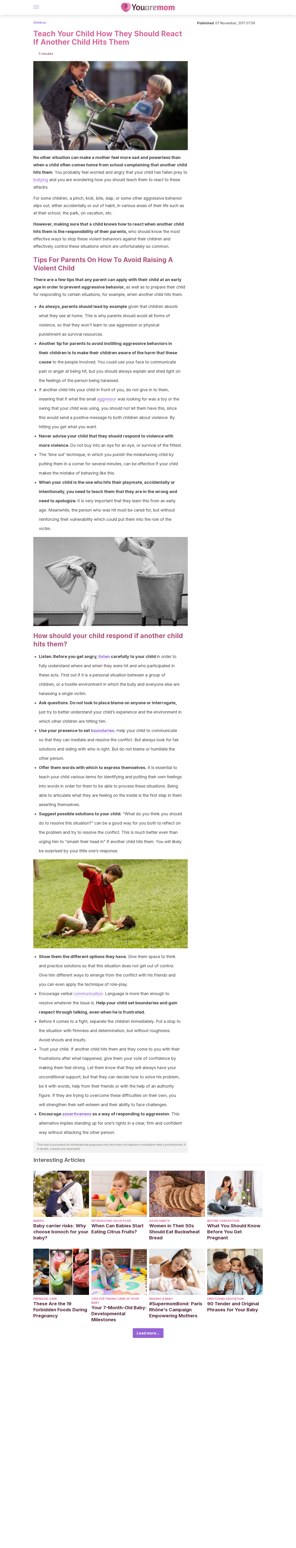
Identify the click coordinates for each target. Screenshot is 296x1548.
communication (88, 993)
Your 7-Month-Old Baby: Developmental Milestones (119, 1313)
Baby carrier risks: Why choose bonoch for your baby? (60, 1232)
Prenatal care (45, 1298)
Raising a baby (161, 1298)
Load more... (148, 1333)
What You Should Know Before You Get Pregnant (233, 1232)
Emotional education (225, 1298)
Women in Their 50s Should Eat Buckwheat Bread (174, 1232)
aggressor (106, 399)
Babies (38, 1220)
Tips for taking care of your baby (115, 1300)
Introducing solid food (111, 1220)
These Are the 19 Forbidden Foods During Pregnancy (60, 1309)
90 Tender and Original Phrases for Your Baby (233, 1306)
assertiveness (76, 1113)
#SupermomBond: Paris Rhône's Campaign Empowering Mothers (175, 1309)
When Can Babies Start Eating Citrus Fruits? (117, 1229)
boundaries (102, 730)
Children (39, 22)
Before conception (223, 1220)
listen (104, 656)
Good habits (159, 1220)
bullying (40, 179)
